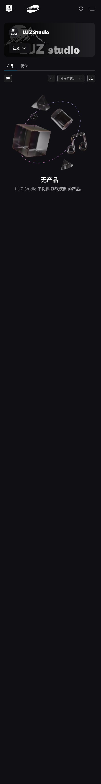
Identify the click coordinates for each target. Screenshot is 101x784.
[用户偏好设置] (91, 78)
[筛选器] (51, 78)
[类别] (8, 78)
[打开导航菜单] (92, 9)
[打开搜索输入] (81, 9)
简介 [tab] (24, 66)
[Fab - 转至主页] (33, 8)
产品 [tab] (10, 66)
